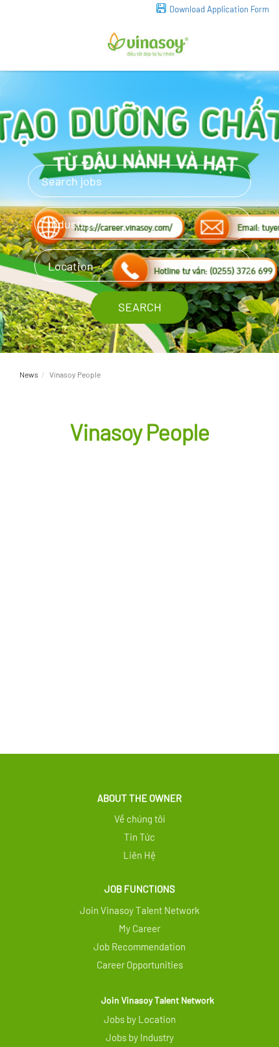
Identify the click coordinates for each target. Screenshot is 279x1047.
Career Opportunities (140, 964)
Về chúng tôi (139, 818)
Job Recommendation (139, 946)
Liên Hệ (139, 855)
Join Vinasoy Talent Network (157, 999)
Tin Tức (139, 837)
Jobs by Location (140, 1019)
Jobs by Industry (140, 1037)
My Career (139, 928)
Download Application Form (219, 9)
